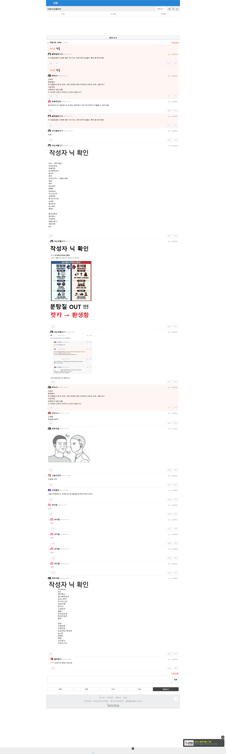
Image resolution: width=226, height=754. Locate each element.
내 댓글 (113, 14)
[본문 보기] (113, 38)
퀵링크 (118, 697)
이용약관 (87, 701)
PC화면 (110, 697)
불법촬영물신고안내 (134, 701)
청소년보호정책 (117, 701)
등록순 (59, 42)
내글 (63, 14)
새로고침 (175, 42)
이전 (113, 689)
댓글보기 (166, 689)
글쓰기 (177, 9)
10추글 (163, 14)
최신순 (65, 42)
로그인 (102, 697)
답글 (50, 63)
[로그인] (172, 3)
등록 (175, 680)
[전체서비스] (177, 3)
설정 (125, 697)
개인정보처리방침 (101, 701)
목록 (60, 689)
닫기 (222, 737)
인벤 (55, 3)
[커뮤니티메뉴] (48, 3)
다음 (139, 689)
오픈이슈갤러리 (54, 9)
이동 (56, 63)
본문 (86, 689)
